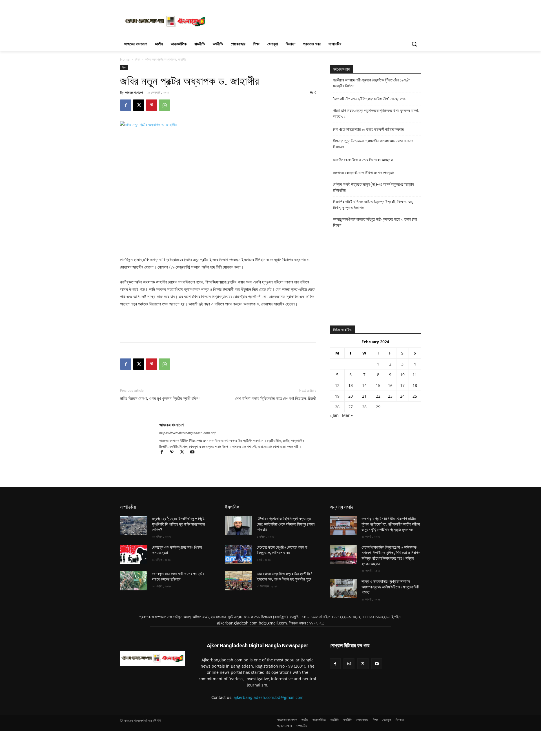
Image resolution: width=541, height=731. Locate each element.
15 (378, 385)
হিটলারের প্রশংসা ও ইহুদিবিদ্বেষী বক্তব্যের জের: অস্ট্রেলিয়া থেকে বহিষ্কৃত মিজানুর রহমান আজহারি (285, 524)
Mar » (347, 415)
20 (350, 396)
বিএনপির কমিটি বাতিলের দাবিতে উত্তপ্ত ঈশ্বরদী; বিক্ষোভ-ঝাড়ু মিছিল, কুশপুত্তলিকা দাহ (373, 205)
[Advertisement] (312, 20)
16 (390, 385)
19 (337, 396)
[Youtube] (194, 452)
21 (364, 396)
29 (378, 406)
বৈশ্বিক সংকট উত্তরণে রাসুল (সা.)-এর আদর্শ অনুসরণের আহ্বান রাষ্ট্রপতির (373, 187)
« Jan (334, 415)
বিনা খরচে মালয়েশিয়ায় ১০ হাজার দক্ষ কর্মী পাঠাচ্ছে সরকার (368, 129)
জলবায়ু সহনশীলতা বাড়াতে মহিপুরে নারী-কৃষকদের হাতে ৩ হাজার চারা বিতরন (375, 222)
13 (350, 385)
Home (125, 59)
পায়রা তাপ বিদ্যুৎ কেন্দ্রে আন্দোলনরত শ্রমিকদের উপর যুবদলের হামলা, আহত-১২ (376, 113)
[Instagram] (348, 663)
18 (415, 385)
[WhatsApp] (164, 105)
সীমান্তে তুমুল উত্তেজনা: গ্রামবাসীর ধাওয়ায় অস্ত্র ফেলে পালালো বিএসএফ (373, 144)
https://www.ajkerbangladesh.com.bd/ (187, 433)
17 (402, 385)
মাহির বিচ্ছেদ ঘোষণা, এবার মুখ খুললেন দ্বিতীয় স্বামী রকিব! (159, 398)
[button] (414, 44)
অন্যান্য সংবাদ (341, 507)
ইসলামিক (232, 507)
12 (337, 385)
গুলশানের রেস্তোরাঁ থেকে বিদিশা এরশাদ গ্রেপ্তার (363, 172)
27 (350, 406)
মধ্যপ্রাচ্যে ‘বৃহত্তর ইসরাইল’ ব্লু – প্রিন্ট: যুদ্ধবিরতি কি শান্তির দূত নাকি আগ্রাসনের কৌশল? (178, 524)
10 (402, 374)
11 (415, 374)
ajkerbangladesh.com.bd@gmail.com (268, 697)
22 (378, 396)
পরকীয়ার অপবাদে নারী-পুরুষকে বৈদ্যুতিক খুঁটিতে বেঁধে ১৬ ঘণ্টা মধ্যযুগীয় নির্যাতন (371, 83)
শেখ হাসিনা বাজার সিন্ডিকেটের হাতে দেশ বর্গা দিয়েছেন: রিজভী (275, 398)
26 (337, 406)
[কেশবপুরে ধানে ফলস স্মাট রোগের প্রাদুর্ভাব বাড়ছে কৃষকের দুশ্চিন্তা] (133, 580)
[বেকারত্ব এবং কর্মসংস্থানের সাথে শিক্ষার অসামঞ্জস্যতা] (133, 554)
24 (402, 396)
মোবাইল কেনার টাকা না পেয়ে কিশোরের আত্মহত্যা (363, 160)
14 (364, 385)
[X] (138, 105)
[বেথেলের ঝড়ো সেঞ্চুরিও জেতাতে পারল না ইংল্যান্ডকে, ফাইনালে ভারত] (238, 554)
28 (364, 406)
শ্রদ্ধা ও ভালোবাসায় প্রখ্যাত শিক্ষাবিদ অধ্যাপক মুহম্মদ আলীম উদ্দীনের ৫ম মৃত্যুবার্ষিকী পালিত (390, 587)
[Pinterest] (151, 105)
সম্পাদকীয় (128, 507)
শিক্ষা (137, 59)
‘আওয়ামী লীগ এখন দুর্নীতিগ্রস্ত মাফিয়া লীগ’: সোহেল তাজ (369, 99)
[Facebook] (125, 105)
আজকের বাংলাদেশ (134, 92)
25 (415, 396)
